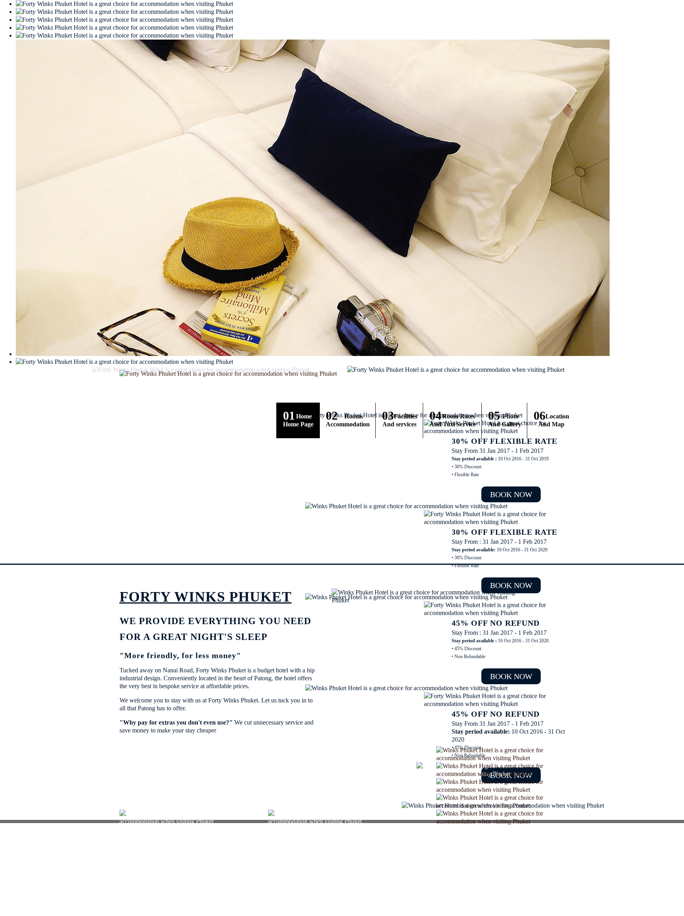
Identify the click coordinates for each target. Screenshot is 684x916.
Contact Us (531, 879)
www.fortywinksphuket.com (166, 907)
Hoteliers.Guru (550, 904)
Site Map (555, 879)
